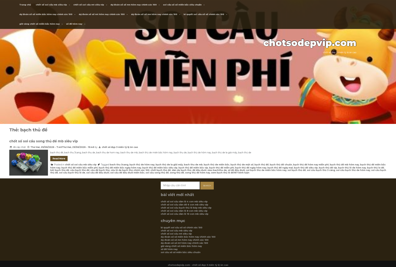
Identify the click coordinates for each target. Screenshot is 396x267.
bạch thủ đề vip (328, 167)
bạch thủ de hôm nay (142, 164)
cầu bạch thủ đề (79, 170)
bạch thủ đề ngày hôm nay (250, 167)
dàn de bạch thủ (181, 170)
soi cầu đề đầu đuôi (97, 172)
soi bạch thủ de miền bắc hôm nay (266, 170)
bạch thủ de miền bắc (216, 164)
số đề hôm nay (74, 24)
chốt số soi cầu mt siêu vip (88, 4)
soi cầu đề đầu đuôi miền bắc (127, 172)
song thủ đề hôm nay (197, 172)
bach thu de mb (193, 164)
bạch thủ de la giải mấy (169, 164)
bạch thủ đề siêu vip (306, 167)
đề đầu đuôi (199, 170)
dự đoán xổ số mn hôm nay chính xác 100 (133, 4)
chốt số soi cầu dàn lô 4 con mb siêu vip (184, 201)
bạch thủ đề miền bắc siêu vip (159, 167)
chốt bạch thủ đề (161, 170)
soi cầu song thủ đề (157, 172)
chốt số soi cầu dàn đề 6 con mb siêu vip (184, 204)
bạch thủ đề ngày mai (280, 167)
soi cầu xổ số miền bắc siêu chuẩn (182, 4)
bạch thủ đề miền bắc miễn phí (79, 167)
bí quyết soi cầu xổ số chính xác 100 (204, 14)
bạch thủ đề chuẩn (281, 164)
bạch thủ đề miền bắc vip (193, 167)
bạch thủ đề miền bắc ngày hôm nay (120, 167)
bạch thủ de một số (241, 164)
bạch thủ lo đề (375, 167)
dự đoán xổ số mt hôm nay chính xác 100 (102, 14)
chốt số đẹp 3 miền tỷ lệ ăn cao (120, 147)
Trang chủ (25, 4)
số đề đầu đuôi (236, 170)
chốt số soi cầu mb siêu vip (51, 4)
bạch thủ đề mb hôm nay (344, 164)
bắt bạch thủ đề (59, 170)
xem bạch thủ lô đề (222, 172)
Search (207, 185)
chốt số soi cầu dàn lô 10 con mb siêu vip (184, 214)
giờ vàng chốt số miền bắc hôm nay (39, 24)
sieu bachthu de (217, 170)
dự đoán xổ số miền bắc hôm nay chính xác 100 (45, 14)
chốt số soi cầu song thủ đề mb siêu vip (43, 141)
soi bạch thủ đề (297, 170)
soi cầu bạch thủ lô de (72, 172)
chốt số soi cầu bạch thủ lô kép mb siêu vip (186, 207)
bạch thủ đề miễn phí (221, 167)
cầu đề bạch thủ (100, 170)
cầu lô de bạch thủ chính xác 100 (130, 170)
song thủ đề (177, 172)
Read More (59, 158)
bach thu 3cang (119, 164)
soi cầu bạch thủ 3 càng (321, 170)
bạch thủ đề (261, 164)
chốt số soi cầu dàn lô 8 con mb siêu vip (184, 210)
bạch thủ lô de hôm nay (352, 167)
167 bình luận (241, 172)
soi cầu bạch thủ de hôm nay (353, 170)
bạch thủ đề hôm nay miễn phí (311, 164)
